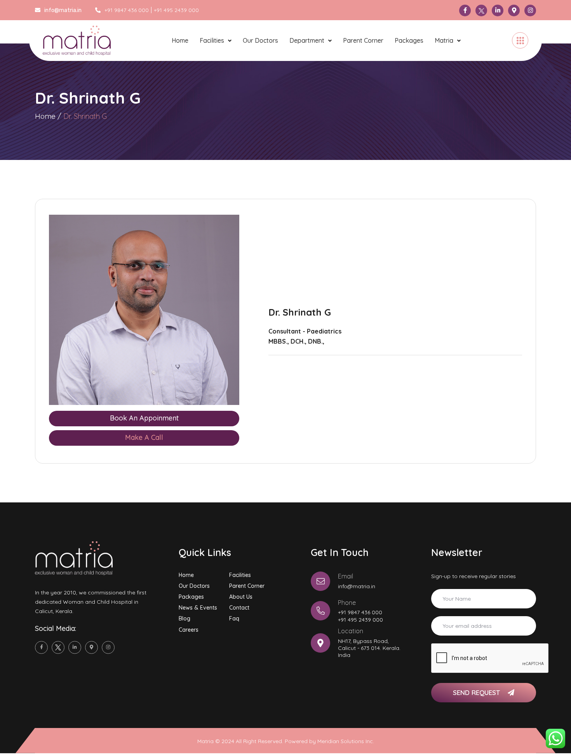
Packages (409, 40)
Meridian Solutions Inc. (345, 741)
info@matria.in (356, 586)
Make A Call (144, 437)
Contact (239, 607)
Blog (184, 618)
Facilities (212, 40)
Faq (234, 618)
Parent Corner (363, 40)
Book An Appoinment (144, 417)
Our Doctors (260, 40)
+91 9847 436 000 (126, 10)
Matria (444, 40)
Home (180, 40)
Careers (188, 629)
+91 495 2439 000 (176, 10)
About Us (240, 596)
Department (306, 40)
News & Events (198, 607)
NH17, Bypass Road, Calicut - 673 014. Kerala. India (369, 648)
